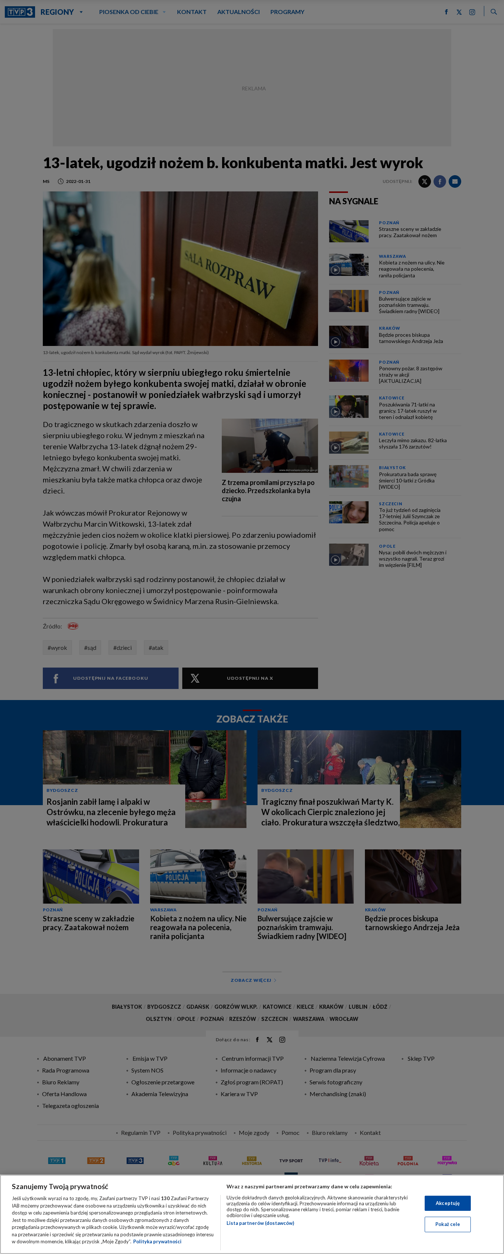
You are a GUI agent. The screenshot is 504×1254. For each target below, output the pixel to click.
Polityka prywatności (157, 1241)
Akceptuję (448, 1203)
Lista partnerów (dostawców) (260, 1223)
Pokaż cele (447, 1224)
